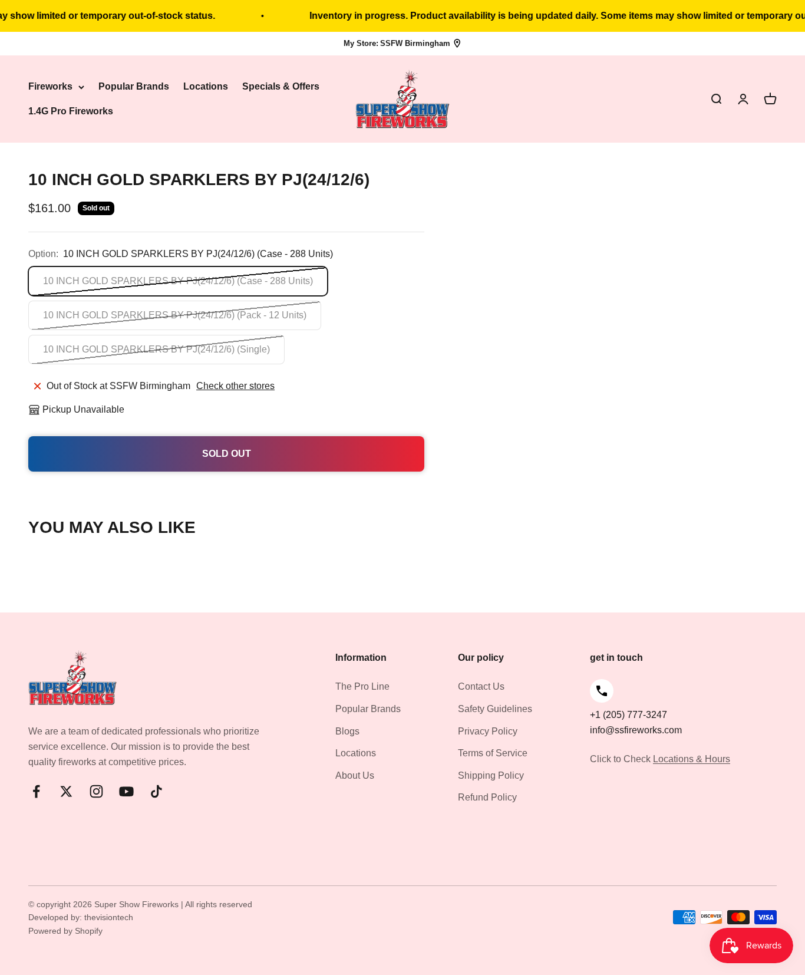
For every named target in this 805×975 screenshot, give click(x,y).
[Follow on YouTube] (126, 791)
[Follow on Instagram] (96, 791)
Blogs (347, 731)
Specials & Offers (280, 87)
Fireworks (50, 87)
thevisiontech (108, 917)
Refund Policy (487, 797)
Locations (205, 87)
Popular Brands (133, 87)
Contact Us (481, 686)
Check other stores (235, 386)
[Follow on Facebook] (36, 791)
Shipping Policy (491, 775)
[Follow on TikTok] (156, 791)
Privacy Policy (487, 731)
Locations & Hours (691, 759)
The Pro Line (362, 686)
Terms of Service (492, 753)
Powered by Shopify (65, 931)
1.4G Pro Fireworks (70, 111)
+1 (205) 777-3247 (628, 715)
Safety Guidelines (495, 709)
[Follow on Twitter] (66, 791)
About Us (354, 775)
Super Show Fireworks (137, 904)
